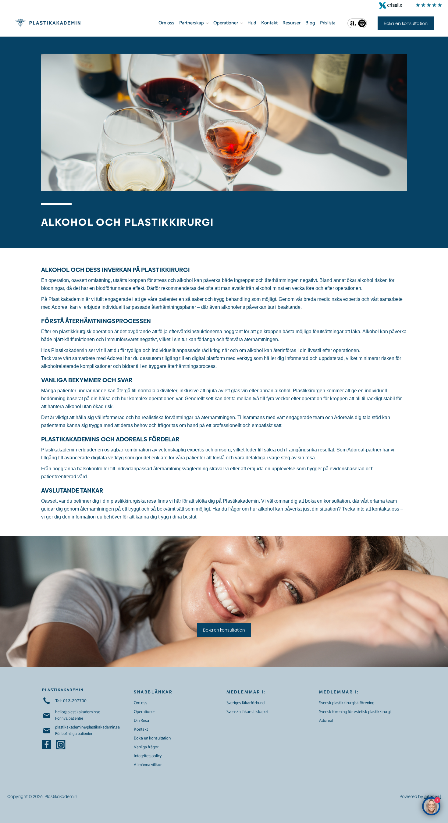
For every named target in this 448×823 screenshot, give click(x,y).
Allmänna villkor (148, 765)
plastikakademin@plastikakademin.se (87, 727)
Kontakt (269, 23)
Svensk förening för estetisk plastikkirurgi (355, 712)
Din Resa (141, 721)
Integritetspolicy (148, 756)
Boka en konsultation (224, 630)
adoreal (432, 796)
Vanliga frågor (146, 747)
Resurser (291, 23)
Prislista (328, 23)
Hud (251, 23)
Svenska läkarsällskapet (247, 712)
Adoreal (326, 721)
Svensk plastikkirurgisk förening (346, 703)
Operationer (225, 23)
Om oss (166, 23)
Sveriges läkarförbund (245, 703)
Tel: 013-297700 (71, 700)
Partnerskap (191, 23)
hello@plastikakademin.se (77, 712)
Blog (310, 23)
